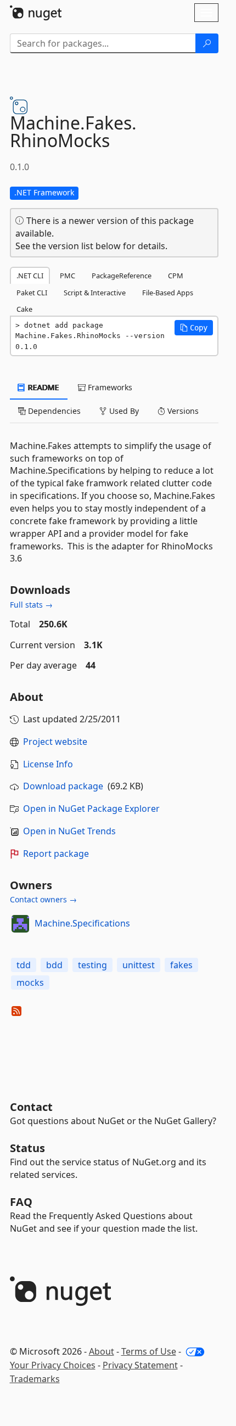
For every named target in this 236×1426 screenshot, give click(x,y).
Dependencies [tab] (53, 411)
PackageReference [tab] (121, 275)
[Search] (206, 43)
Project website (55, 742)
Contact (31, 1106)
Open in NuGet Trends (69, 831)
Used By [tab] (123, 411)
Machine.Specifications (82, 923)
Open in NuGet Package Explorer (91, 808)
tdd (23, 965)
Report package (56, 853)
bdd (54, 965)
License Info (48, 764)
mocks (30, 982)
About (101, 1351)
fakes (181, 965)
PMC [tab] (67, 275)
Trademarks (35, 1379)
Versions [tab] (182, 411)
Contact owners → (43, 899)
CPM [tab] (175, 275)
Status (27, 1148)
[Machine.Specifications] (20, 924)
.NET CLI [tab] (29, 275)
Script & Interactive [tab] (95, 292)
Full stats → (31, 604)
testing (92, 965)
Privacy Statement (140, 1365)
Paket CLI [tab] (31, 292)
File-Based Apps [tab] (167, 292)
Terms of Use (148, 1351)
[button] (194, 327)
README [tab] (42, 387)
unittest (138, 965)
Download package (63, 786)
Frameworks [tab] (109, 387)
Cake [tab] (24, 309)
